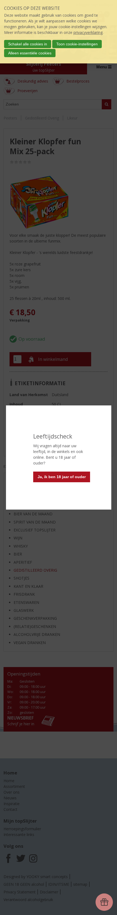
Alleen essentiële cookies (29, 53)
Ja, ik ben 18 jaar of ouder (62, 477)
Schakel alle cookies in (27, 44)
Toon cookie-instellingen (77, 44)
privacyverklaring (88, 32)
